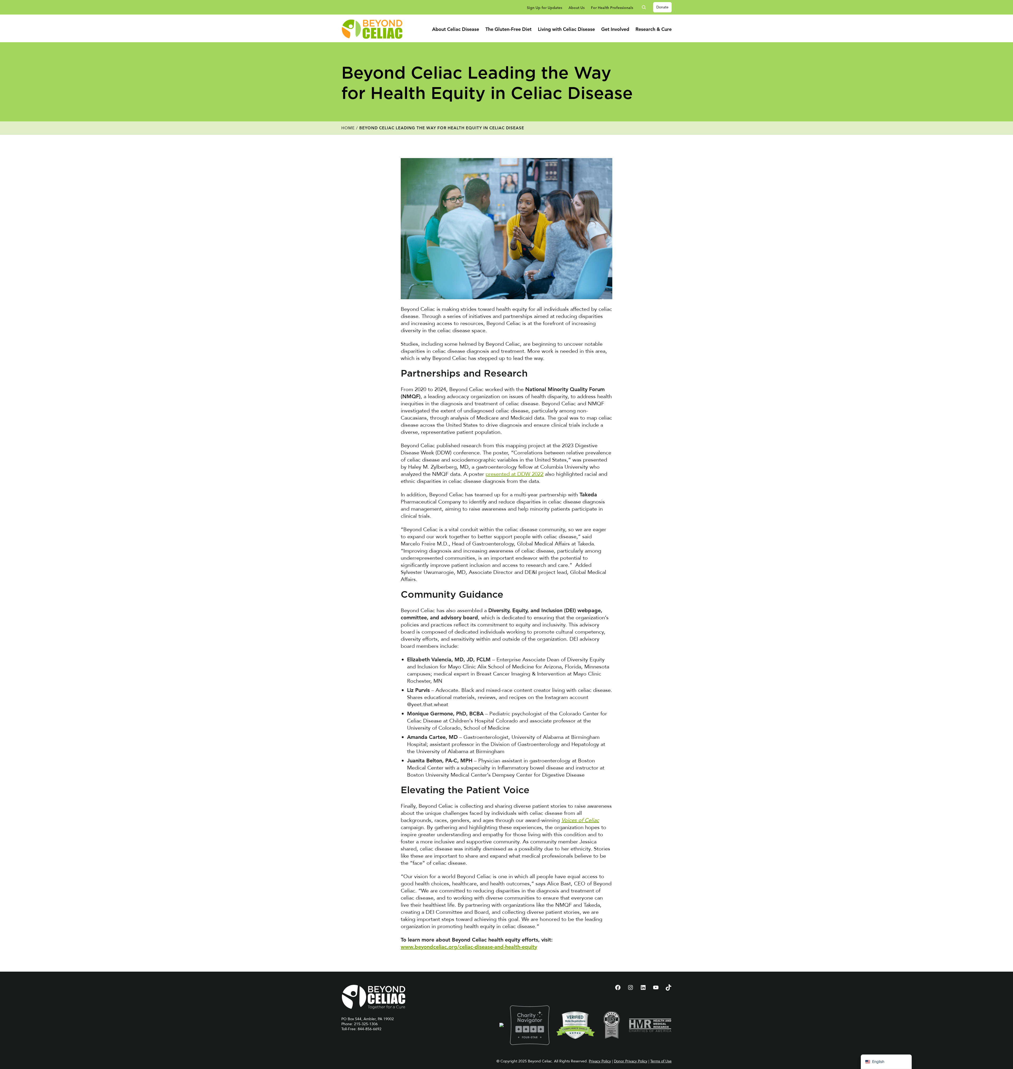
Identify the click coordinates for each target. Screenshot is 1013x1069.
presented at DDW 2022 (514, 474)
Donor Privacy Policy (630, 1061)
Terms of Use (661, 1061)
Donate (662, 7)
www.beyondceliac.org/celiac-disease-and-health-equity (469, 947)
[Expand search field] (646, 7)
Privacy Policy (600, 1061)
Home (348, 128)
